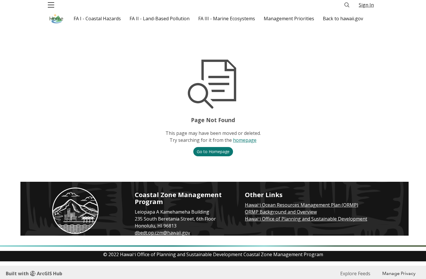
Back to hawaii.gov (343, 18)
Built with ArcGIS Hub (34, 273)
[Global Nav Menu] (51, 5)
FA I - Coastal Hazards (97, 18)
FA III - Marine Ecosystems (226, 18)
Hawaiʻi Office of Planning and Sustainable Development (306, 219)
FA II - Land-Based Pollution (160, 18)
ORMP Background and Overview (281, 212)
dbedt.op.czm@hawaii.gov (162, 233)
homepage (244, 140)
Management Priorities (289, 18)
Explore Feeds (355, 273)
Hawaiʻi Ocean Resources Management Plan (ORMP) (301, 205)
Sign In (366, 5)
